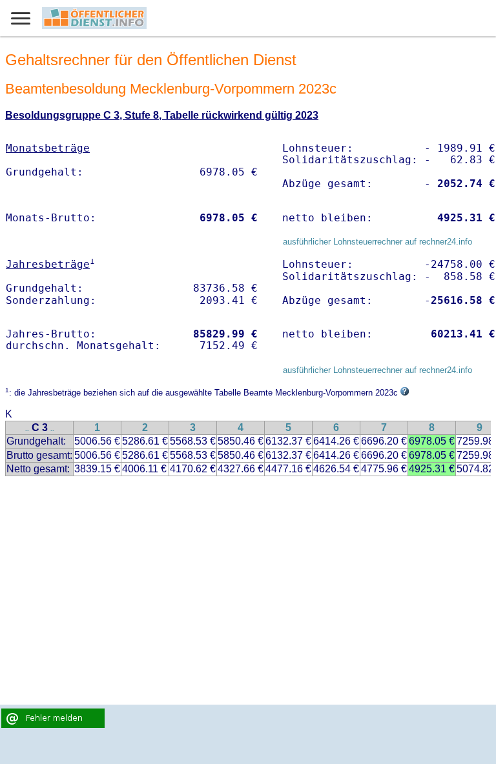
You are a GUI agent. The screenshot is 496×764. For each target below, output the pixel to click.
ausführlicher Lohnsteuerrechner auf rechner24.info (377, 241)
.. (27, 428)
